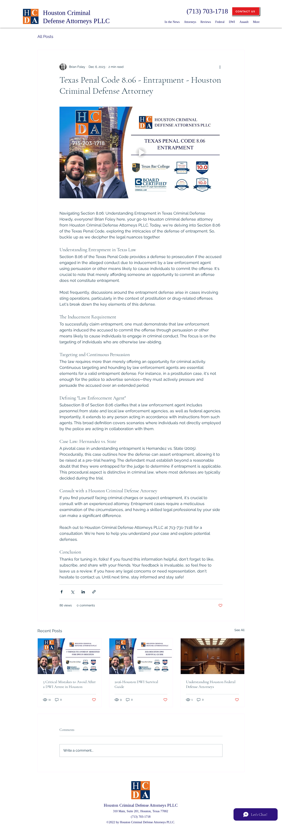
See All (239, 630)
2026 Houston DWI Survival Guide (136, 684)
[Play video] (141, 152)
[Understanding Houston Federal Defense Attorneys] (212, 656)
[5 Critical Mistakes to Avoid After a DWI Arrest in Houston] (69, 656)
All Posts (45, 36)
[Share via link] (94, 592)
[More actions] (220, 66)
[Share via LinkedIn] (83, 592)
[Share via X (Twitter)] (72, 592)
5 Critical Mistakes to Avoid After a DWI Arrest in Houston (69, 684)
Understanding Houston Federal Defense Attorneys (211, 684)
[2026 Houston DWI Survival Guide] (141, 656)
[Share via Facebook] (61, 592)
